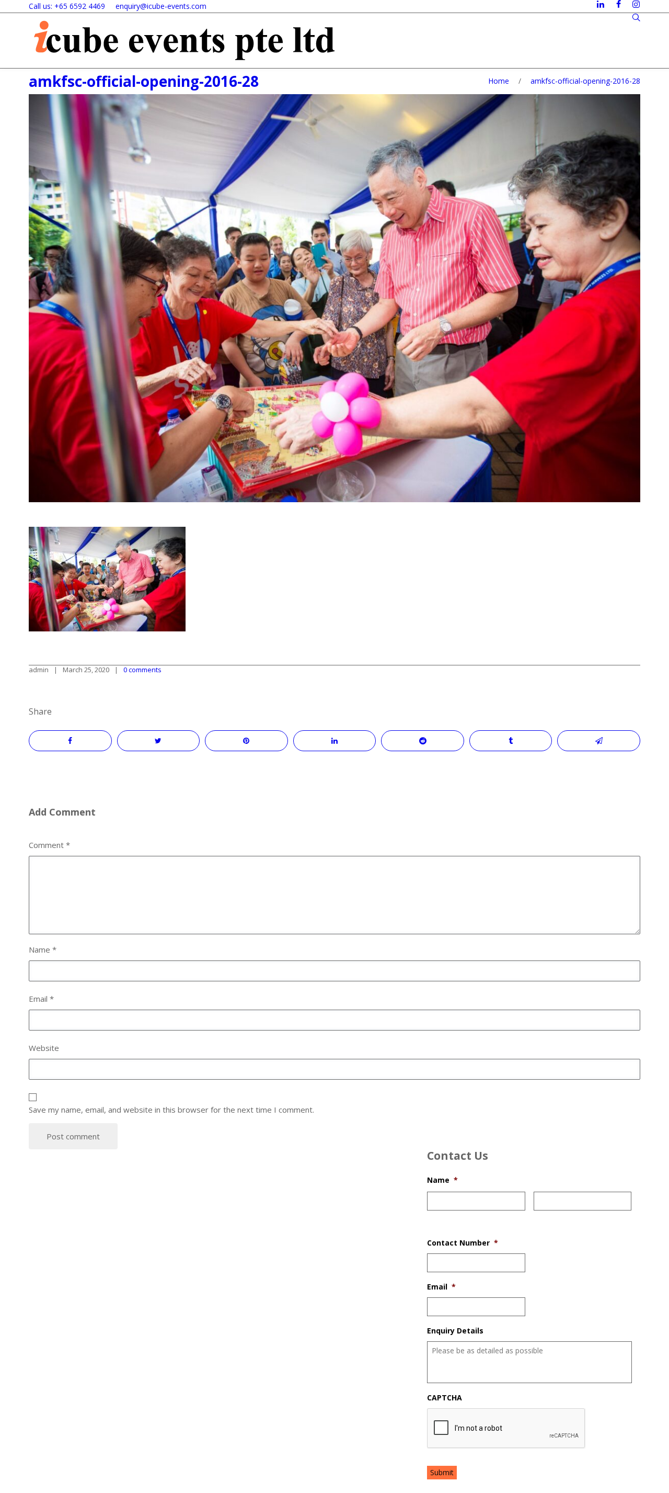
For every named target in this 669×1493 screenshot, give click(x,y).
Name (442, 1180)
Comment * (49, 845)
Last (540, 1217)
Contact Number (462, 1243)
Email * (41, 998)
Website (44, 1048)
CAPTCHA (444, 1397)
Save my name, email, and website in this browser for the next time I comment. (171, 1109)
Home (498, 81)
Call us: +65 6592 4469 (67, 6)
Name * (42, 949)
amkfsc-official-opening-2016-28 (144, 81)
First (434, 1217)
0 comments (142, 669)
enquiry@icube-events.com (161, 6)
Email (441, 1287)
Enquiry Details (455, 1331)
